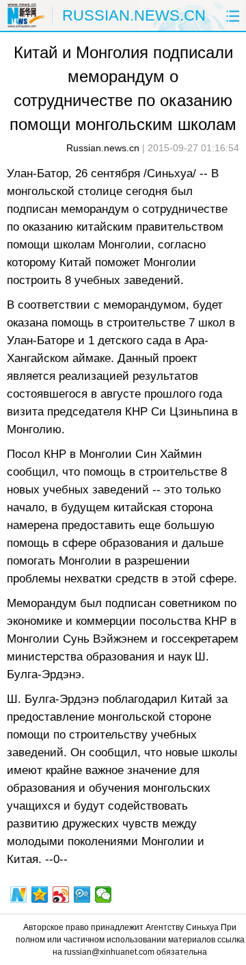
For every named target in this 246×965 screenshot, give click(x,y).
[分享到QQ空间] (40, 894)
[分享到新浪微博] (61, 894)
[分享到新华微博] (18, 894)
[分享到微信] (103, 894)
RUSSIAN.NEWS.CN (134, 15)
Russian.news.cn (102, 147)
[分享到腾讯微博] (82, 894)
